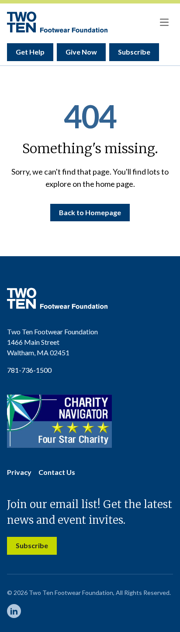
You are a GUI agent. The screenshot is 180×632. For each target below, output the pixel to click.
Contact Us (56, 472)
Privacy (19, 472)
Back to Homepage (90, 212)
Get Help (30, 52)
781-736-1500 (29, 370)
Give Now (81, 52)
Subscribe (134, 52)
